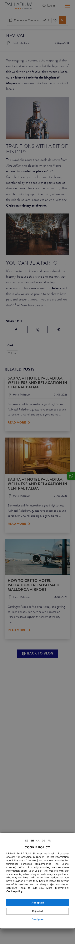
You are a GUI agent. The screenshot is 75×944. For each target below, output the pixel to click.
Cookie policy (14, 891)
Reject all (37, 911)
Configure (38, 919)
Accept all (38, 902)
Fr (49, 840)
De (43, 840)
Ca (38, 840)
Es (26, 840)
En (32, 840)
